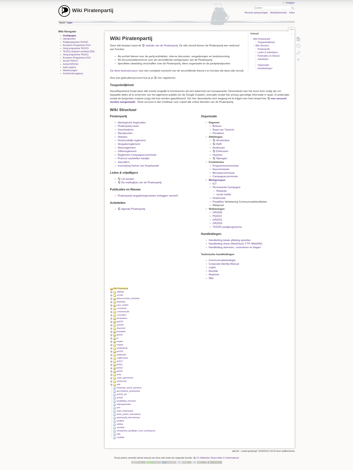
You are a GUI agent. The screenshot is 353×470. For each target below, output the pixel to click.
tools (119, 374)
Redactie (221, 190)
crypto (212, 267)
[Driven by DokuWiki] (214, 462)
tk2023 (120, 368)
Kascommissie (221, 169)
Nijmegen (221, 158)
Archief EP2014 (71, 64)
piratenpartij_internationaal (128, 417)
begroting (121, 302)
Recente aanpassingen (256, 12)
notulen (120, 341)
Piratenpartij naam (128, 125)
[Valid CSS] (199, 462)
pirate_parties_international (128, 414)
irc (118, 338)
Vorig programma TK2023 (76, 48)
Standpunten (69, 38)
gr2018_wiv (122, 394)
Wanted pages (70, 70)
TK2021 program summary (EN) (79, 51)
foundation (121, 331)
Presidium (218, 133)
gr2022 (120, 335)
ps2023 (120, 351)
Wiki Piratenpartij (261, 39)
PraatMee (218, 201)
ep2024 (120, 325)
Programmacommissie (226, 165)
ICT (215, 183)
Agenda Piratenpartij (133, 208)
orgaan (120, 345)
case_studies (123, 305)
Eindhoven (219, 147)
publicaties (121, 354)
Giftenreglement (127, 151)
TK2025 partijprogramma (227, 226)
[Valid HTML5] (184, 462)
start (69, 23)
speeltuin (120, 427)
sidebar (120, 424)
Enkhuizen (222, 151)
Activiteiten (263, 59)
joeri (118, 407)
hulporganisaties (124, 404)
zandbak (120, 437)
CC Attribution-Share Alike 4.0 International (217, 458)
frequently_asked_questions (129, 388)
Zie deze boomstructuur (124, 70)
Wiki (211, 278)
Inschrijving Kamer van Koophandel (138, 165)
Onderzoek (219, 197)
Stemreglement (127, 147)
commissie (121, 308)
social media (223, 194)
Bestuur (217, 125)
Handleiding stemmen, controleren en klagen (235, 247)
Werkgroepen (217, 179)
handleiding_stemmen (126, 401)
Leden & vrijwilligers (268, 52)
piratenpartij (122, 348)
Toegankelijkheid (266, 42)
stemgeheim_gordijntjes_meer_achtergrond (136, 431)
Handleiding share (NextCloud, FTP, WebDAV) (235, 243)
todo (118, 434)
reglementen (122, 358)
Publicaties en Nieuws (269, 56)
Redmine (214, 274)
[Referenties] (298, 52)
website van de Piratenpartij (162, 45)
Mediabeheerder (278, 12)
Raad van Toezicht (223, 129)
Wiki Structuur (262, 45)
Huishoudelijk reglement (132, 140)
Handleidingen (265, 68)
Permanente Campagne (226, 187)
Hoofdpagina (69, 35)
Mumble (213, 270)
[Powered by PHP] (169, 462)
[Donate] (153, 462)
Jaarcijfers (124, 161)
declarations (122, 318)
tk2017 (120, 361)
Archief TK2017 (70, 61)
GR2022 (217, 219)
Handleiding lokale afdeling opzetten (230, 240)
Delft (219, 143)
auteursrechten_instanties (128, 298)
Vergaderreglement (129, 143)
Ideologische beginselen (132, 122)
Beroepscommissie (224, 172)
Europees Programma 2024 (77, 45)
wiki (118, 384)
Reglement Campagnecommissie (137, 154)
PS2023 (217, 216)
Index (292, 12)
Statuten (122, 136)
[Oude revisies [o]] (298, 45)
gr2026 (120, 397)
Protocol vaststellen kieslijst (133, 158)
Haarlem (217, 154)
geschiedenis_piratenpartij (128, 391)
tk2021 (120, 364)
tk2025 (120, 371)
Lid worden (127, 178)
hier (160, 77)
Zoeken (293, 8)
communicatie (123, 311)
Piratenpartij (264, 49)
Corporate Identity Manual (224, 263)
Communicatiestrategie (222, 260)
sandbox (120, 421)
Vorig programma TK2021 (76, 54)
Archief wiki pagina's (73, 73)
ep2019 (120, 321)
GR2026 (217, 212)
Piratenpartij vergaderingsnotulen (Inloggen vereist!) (148, 195)
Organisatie (263, 65)
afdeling (120, 292)
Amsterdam (223, 140)
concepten (121, 315)
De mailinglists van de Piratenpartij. (141, 182)
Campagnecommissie (225, 176)
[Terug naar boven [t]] (298, 59)
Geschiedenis (125, 129)
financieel (121, 328)
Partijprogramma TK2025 (75, 42)
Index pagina (69, 67)
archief (120, 295)
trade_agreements (125, 378)
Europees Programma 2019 (77, 57)
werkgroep (121, 381)
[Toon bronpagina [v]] (298, 38)
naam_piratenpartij (125, 411)
